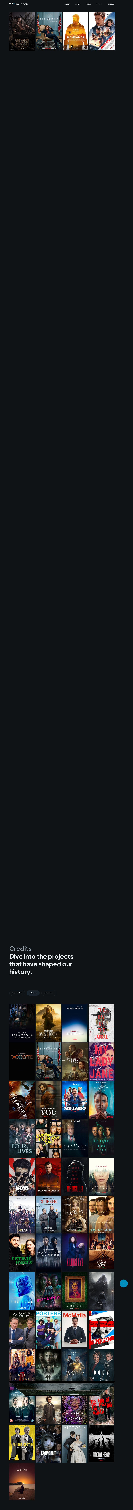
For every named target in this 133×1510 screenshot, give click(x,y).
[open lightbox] (62, 1388)
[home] (18, 4)
